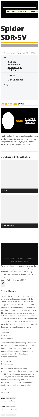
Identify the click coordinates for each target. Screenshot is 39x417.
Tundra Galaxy (26, 120)
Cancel (3, 398)
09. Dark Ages (15, 67)
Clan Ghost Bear (16, 79)
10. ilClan (12, 70)
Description (9, 104)
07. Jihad (12, 61)
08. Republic (14, 64)
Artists (22, 11)
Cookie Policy (6, 280)
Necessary (7, 335)
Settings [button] (16, 280)
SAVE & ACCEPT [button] (6, 389)
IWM (21, 104)
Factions (12, 11)
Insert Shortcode (10, 398)
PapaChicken (17, 53)
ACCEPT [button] (22, 280)
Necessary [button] (5, 333)
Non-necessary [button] (6, 361)
